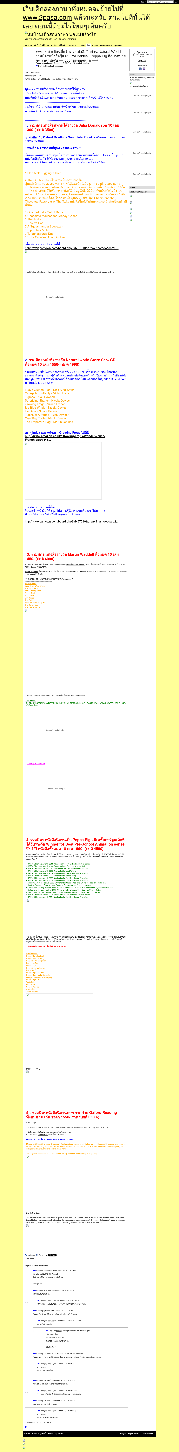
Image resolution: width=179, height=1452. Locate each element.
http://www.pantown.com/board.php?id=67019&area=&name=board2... (72, 248)
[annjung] (29, 57)
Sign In (143, 2)
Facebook (43, 1255)
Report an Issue (134, 1433)
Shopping (85, 63)
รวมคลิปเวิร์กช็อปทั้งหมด (139, 86)
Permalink (34, 1270)
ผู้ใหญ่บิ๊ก (43, 1433)
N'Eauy (46, 1290)
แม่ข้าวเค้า (47, 1380)
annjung (47, 63)
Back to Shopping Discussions (50, 66)
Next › (49, 1422)
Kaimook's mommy (50, 1353)
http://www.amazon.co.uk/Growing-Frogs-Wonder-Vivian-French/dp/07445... (65, 438)
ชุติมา (45, 1310)
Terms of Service (148, 1433)
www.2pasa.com (47, 17)
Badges (123, 1433)
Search (176, 2)
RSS (26, 1427)
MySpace (31, 1255)
